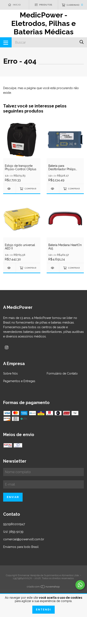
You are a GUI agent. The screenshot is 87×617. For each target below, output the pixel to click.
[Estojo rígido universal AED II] (9, 268)
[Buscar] (81, 42)
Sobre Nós (10, 373)
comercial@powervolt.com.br (23, 539)
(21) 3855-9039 (13, 531)
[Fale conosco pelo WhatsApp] (80, 585)
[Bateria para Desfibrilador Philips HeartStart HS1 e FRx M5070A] (53, 188)
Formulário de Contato (62, 373)
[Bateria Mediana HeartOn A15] (53, 268)
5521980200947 (14, 524)
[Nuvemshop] (43, 587)
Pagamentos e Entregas (19, 381)
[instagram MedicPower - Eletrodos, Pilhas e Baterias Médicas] (6, 347)
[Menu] (6, 42)
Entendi (43, 609)
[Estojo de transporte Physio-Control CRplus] (9, 188)
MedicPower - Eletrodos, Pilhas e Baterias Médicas (43, 23)
